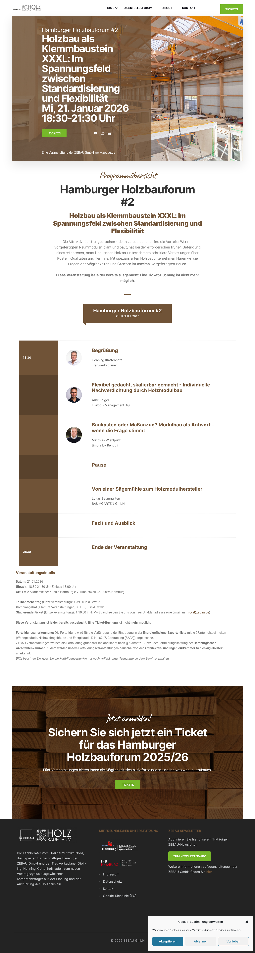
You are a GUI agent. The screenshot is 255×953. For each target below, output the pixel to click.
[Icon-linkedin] (109, 133)
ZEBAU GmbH (84, 152)
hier (209, 872)
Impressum (111, 874)
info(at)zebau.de (197, 612)
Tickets (231, 9)
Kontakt (188, 8)
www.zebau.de (105, 152)
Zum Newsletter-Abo (189, 856)
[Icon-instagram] (102, 133)
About (167, 8)
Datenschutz (112, 881)
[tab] (127, 313)
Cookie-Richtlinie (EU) (119, 896)
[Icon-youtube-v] (95, 133)
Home (110, 8)
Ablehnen (201, 941)
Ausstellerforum (138, 8)
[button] (247, 922)
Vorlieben (233, 941)
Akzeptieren (168, 941)
